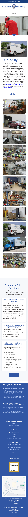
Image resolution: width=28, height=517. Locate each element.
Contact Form (14, 456)
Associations (14, 427)
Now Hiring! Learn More (14, 1)
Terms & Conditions (13, 510)
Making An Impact (14, 442)
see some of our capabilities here (14, 84)
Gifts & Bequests (14, 459)
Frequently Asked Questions (14, 438)
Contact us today (7, 87)
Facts (14, 436)
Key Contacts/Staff (14, 425)
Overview (14, 423)
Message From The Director (14, 444)
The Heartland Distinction (14, 447)
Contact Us (14, 452)
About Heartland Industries (14, 421)
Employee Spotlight (14, 449)
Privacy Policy (13, 512)
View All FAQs (14, 375)
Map (14, 454)
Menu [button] (14, 13)
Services (14, 434)
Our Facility (14, 430)
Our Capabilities (14, 433)
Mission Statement (14, 446)
